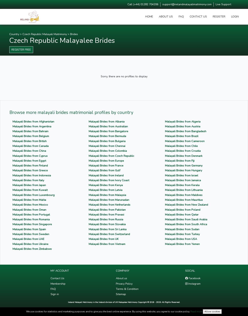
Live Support (223, 4)
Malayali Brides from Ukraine (30, 244)
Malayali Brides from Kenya (106, 185)
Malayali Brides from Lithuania (184, 190)
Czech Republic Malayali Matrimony (44, 34)
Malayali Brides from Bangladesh (185, 131)
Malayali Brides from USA (181, 239)
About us (121, 278)
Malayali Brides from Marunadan (109, 200)
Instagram (194, 284)
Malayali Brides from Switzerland (109, 234)
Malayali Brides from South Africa (186, 224)
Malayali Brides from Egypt (29, 161)
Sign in (55, 294)
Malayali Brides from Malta (29, 200)
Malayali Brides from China (29, 151)
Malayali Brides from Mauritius (184, 200)
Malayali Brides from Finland (30, 165)
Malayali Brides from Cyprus (30, 156)
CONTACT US (198, 16)
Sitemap (121, 294)
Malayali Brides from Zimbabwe (32, 249)
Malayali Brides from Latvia (105, 190)
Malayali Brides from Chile (181, 146)
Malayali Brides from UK (104, 239)
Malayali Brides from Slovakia (107, 224)
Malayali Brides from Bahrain (30, 131)
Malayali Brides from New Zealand (186, 205)
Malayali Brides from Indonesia (32, 175)
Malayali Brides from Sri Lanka (108, 229)
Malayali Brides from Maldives (183, 195)
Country (14, 34)
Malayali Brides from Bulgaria (107, 141)
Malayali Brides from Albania (107, 121)
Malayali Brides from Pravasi (106, 214)
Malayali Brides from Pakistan (107, 210)
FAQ (181, 16)
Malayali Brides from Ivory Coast (109, 180)
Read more (196, 311)
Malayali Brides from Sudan (182, 229)
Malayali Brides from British (30, 141)
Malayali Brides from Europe (106, 161)
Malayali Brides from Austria (182, 126)
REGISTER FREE (21, 50)
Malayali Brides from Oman (29, 210)
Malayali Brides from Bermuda (107, 136)
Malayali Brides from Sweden (31, 234)
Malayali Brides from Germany (183, 165)
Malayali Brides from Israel (181, 175)
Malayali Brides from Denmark (183, 156)
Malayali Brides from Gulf (104, 170)
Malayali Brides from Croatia (183, 151)
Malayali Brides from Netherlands (109, 205)
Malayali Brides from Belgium (31, 136)
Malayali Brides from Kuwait (30, 190)
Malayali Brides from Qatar (182, 214)
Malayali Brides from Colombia (108, 151)
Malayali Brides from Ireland (106, 175)
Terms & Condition (127, 289)
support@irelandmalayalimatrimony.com (187, 4)
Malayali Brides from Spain (29, 229)
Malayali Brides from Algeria (183, 121)
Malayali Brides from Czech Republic (111, 156)
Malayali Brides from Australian (108, 126)
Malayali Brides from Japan (29, 185)
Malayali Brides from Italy (28, 180)
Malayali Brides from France (106, 165)
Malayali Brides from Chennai (107, 146)
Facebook (194, 278)
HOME (149, 16)
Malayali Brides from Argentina (32, 126)
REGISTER (219, 16)
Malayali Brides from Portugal (31, 214)
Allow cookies (212, 311)
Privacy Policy (124, 284)
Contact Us (57, 278)
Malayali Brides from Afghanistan (33, 121)
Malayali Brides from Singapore (32, 224)
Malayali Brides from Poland (182, 210)
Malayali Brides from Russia (106, 219)
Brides (74, 34)
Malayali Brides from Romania (31, 219)
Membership (58, 284)
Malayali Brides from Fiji (180, 161)
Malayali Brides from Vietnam (107, 244)
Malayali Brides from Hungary (183, 170)
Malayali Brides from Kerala (182, 185)
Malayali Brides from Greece (30, 170)
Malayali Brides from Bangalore (108, 131)
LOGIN (235, 16)
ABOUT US (166, 16)
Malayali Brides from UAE (28, 239)
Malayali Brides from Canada (31, 146)
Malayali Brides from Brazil (181, 136)
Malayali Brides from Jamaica (183, 180)
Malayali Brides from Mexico (30, 205)
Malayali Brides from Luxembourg (34, 195)
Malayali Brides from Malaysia (107, 195)
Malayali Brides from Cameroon (185, 141)
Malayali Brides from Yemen (182, 244)
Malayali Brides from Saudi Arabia (186, 219)
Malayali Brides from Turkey (182, 234)
